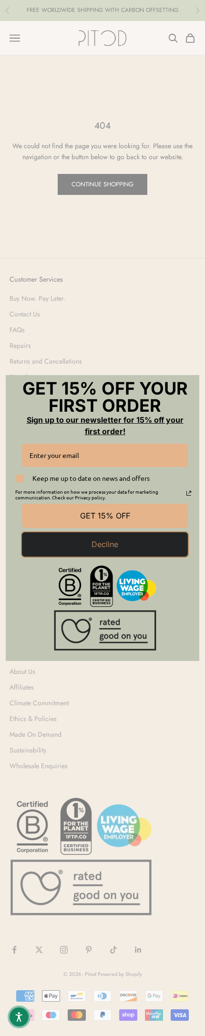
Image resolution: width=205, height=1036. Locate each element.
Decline (105, 544)
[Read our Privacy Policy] (189, 493)
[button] (19, 1017)
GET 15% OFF (105, 515)
